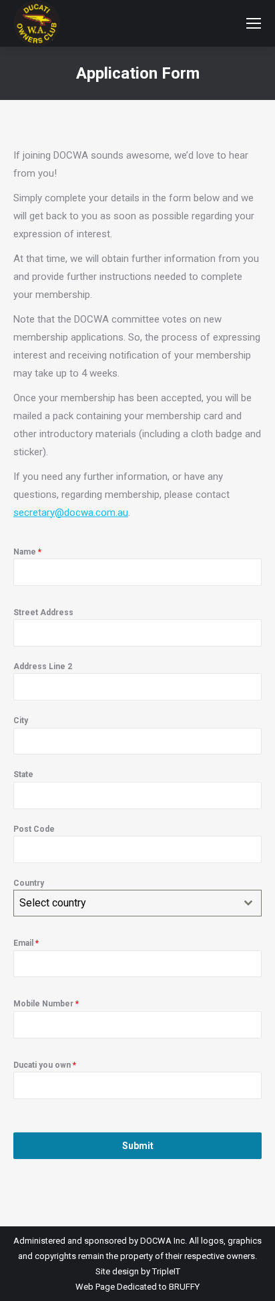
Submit (138, 1145)
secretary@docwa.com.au (70, 513)
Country (28, 883)
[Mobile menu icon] (254, 23)
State (23, 774)
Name (27, 552)
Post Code (34, 829)
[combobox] (137, 903)
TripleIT (166, 1271)
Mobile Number (46, 1003)
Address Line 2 (42, 666)
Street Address (43, 612)
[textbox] (125, 903)
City (20, 720)
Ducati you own (44, 1065)
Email (26, 943)
